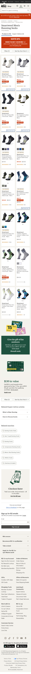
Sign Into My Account (8, 561)
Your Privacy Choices (21, 658)
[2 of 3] (22, 300)
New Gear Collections (7, 594)
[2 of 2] (23, 105)
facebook (13, 638)
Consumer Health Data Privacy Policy (15, 663)
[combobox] (15, 10)
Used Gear (4, 596)
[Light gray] (18, 263)
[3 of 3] (23, 300)
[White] (20, 263)
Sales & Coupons (21, 580)
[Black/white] (5, 186)
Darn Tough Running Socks (12, 436)
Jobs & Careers (5, 606)
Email (2, 519)
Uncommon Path (21, 596)
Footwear (10, 20)
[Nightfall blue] (8, 149)
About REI (19, 606)
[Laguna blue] (5, 227)
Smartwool (3, 20)
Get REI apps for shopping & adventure (15, 643)
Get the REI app (15, 496)
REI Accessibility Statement (15, 669)
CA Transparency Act (21, 665)
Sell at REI (4, 611)
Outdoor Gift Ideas (7, 580)
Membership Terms (15, 667)
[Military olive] (23, 149)
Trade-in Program (6, 599)
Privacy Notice (7, 661)
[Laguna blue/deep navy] (20, 149)
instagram (5, 638)
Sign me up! (15, 527)
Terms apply (15, 348)
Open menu (28, 6)
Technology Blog (21, 616)
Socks (15, 20)
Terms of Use (7, 658)
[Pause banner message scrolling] (29, 15)
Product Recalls (8, 665)
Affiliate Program (6, 613)
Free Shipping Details (22, 582)
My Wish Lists (5, 566)
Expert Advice (20, 591)
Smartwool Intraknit (10, 463)
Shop (9, 6)
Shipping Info (20, 572)
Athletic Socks (9, 457)
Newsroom (19, 613)
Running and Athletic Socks (7, 22)
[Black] (3, 108)
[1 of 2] (22, 105)
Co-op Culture (5, 609)
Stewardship (20, 618)
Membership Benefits (7, 568)
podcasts (25, 638)
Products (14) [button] (6, 34)
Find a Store (5, 628)
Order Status (20, 561)
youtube (21, 638)
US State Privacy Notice (20, 661)
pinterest (17, 638)
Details (24, 515)
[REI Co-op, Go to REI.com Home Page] (3, 6)
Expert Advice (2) (18, 34)
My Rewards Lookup (7, 563)
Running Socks (19, 22)
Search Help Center (7, 625)
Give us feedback (11, 507)
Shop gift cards (15, 351)
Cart (24, 6)
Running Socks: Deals (10, 430)
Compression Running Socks (12, 447)
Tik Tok (9, 638)
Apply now (7, 392)
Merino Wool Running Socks (12, 452)
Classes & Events (21, 594)
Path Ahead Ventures (22, 599)
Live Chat (4, 630)
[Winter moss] (5, 108)
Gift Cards (4, 582)
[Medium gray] (5, 149)
